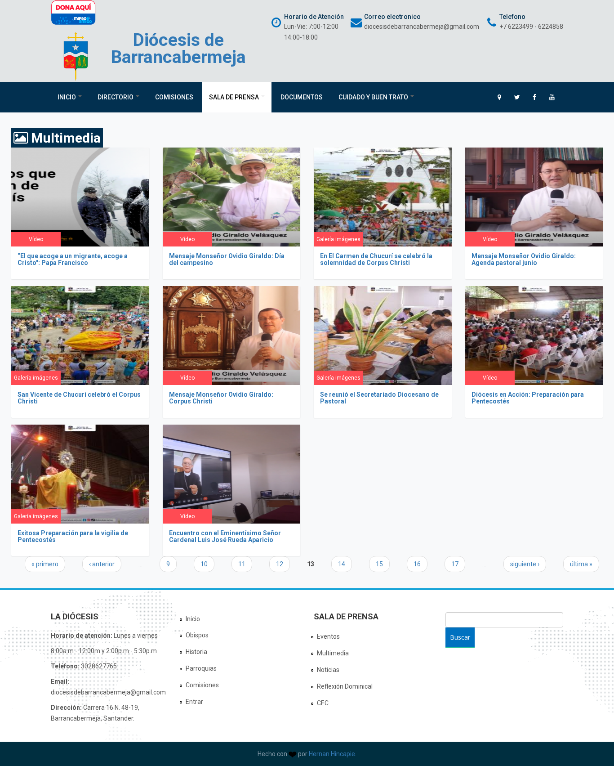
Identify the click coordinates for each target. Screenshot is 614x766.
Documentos (301, 97)
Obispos (197, 635)
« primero (44, 564)
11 (241, 564)
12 (279, 564)
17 (454, 564)
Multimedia (333, 653)
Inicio (67, 97)
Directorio (116, 97)
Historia (196, 651)
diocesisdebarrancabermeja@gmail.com (421, 26)
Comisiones (174, 97)
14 (341, 564)
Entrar (194, 701)
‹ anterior (102, 564)
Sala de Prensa (234, 97)
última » (581, 564)
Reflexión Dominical (345, 686)
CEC (323, 703)
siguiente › (524, 564)
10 (204, 564)
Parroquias (201, 668)
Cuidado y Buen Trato (373, 97)
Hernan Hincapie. (332, 753)
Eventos (328, 636)
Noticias (328, 669)
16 (417, 564)
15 (379, 564)
